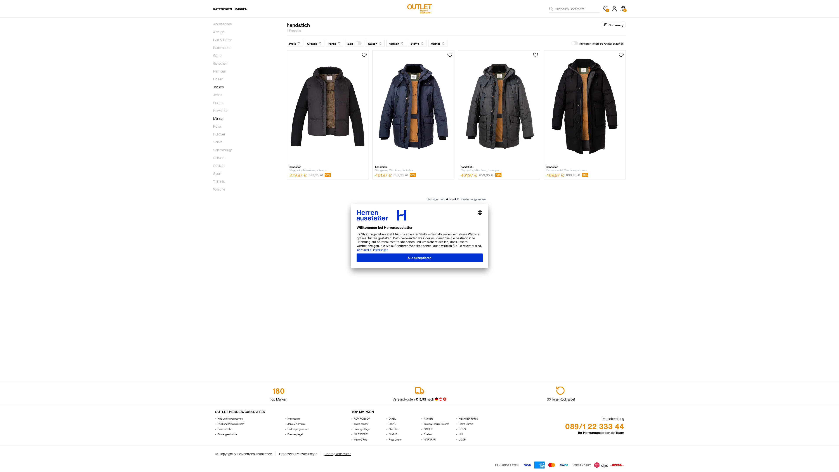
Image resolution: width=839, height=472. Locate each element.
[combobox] (577, 8)
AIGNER (428, 418)
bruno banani (361, 423)
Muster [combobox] (435, 43)
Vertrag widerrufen (337, 453)
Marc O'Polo (360, 439)
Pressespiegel (295, 434)
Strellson (428, 434)
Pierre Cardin (466, 423)
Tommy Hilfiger (362, 429)
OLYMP (393, 434)
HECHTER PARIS (468, 418)
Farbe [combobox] (332, 43)
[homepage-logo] (419, 9)
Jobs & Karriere (296, 423)
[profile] (614, 8)
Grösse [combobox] (312, 43)
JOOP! (462, 439)
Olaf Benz (394, 429)
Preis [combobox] (292, 43)
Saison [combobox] (372, 43)
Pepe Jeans (395, 439)
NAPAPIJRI (430, 439)
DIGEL (392, 418)
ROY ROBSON (362, 418)
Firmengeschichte (227, 434)
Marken (241, 8)
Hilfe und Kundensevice (230, 418)
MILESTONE (360, 434)
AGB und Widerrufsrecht (231, 423)
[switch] (358, 43)
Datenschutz (224, 429)
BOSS (462, 429)
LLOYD (392, 423)
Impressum (294, 418)
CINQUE (428, 429)
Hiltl (461, 434)
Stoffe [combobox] (415, 43)
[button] (354, 43)
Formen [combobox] (394, 43)
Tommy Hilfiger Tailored (436, 423)
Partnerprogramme (298, 429)
